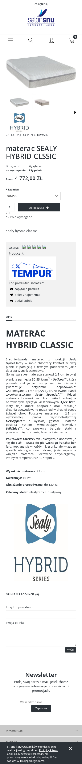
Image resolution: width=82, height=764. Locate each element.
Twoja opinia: (15, 623)
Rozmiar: (12, 189)
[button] (10, 40)
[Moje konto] (51, 41)
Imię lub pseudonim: (20, 607)
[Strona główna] (41, 17)
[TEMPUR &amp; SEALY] (32, 268)
